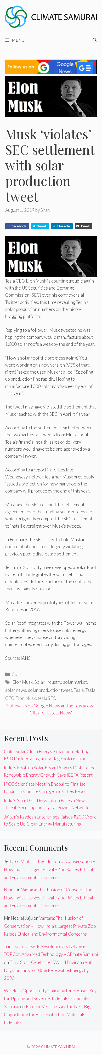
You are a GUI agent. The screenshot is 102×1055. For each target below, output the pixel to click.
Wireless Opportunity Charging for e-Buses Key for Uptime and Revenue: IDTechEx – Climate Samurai (50, 998)
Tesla (79, 690)
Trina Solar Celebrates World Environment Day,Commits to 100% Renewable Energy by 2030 (48, 970)
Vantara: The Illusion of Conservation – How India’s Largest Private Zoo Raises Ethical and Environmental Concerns (49, 869)
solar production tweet (50, 690)
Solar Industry (48, 682)
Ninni (9, 889)
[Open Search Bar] (94, 40)
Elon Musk (22, 682)
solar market (75, 682)
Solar (17, 674)
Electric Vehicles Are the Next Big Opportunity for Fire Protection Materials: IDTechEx (47, 1014)
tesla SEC (47, 698)
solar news (15, 690)
